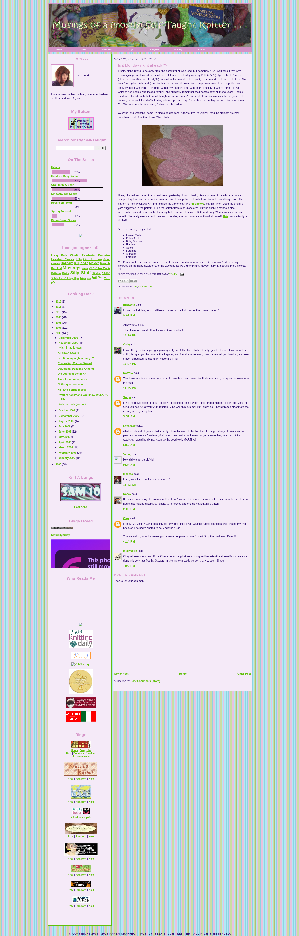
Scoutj (127, 454)
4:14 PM (129, 541)
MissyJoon (130, 550)
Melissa (128, 473)
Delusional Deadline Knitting (76, 368)
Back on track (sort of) (72, 404)
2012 (59, 301)
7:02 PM (129, 565)
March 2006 (66, 447)
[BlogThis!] (124, 281)
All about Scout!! (68, 352)
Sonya (127, 397)
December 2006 (69, 337)
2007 (59, 327)
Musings (71, 267)
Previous (78, 753)
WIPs (83, 49)
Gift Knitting (145, 287)
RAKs (65, 273)
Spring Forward (61, 211)
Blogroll (154, 49)
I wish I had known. (70, 347)
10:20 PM (130, 335)
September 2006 (69, 415)
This (225, 216)
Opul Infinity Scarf (62, 184)
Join (82, 750)
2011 (59, 306)
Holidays (67, 263)
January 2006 (67, 458)
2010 (59, 312)
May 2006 (65, 436)
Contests (88, 255)
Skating (96, 273)
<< (72, 817)
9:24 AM (129, 464)
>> (89, 817)
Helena (55, 167)
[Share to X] (128, 281)
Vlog (89, 278)
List (89, 750)
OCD (92, 268)
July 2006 (65, 426)
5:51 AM (129, 416)
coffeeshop (81, 817)
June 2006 (65, 431)
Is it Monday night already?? (142, 65)
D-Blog (178, 49)
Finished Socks (62, 259)
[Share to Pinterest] (135, 281)
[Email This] (120, 281)
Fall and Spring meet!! (72, 389)
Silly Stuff (80, 272)
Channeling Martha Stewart (75, 363)
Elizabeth (129, 304)
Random (91, 753)
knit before (197, 203)
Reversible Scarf (61, 202)
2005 (59, 464)
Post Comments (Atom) (145, 681)
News (85, 268)
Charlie (74, 255)
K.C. (76, 263)
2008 (59, 322)
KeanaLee (129, 425)
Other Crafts (102, 268)
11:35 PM (130, 388)
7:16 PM (173, 274)
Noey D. (128, 372)
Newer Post (121, 673)
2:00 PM (129, 509)
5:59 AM (129, 444)
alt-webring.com (81, 756)
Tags (130, 49)
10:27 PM (130, 363)
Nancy (127, 493)
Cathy (126, 344)
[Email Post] (182, 274)
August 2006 (67, 421)
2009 (59, 317)
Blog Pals (59, 255)
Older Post (244, 673)
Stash (106, 273)
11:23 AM (130, 484)
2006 (59, 333)
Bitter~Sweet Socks (63, 220)
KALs (84, 263)
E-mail (201, 49)
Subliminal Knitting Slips (65, 278)
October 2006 (67, 410)
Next (69, 753)
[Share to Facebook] (131, 281)
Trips (83, 278)
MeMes (94, 263)
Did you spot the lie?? (72, 373)
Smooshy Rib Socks (64, 193)
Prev (70, 778)
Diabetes (104, 255)
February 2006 (68, 452)
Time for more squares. (72, 379)
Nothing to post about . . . (74, 384)
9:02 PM (129, 315)
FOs (135, 287)
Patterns (107, 49)
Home (59, 49)
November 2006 (69, 342)
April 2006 (65, 442)
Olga (126, 518)
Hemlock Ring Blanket (65, 176)
